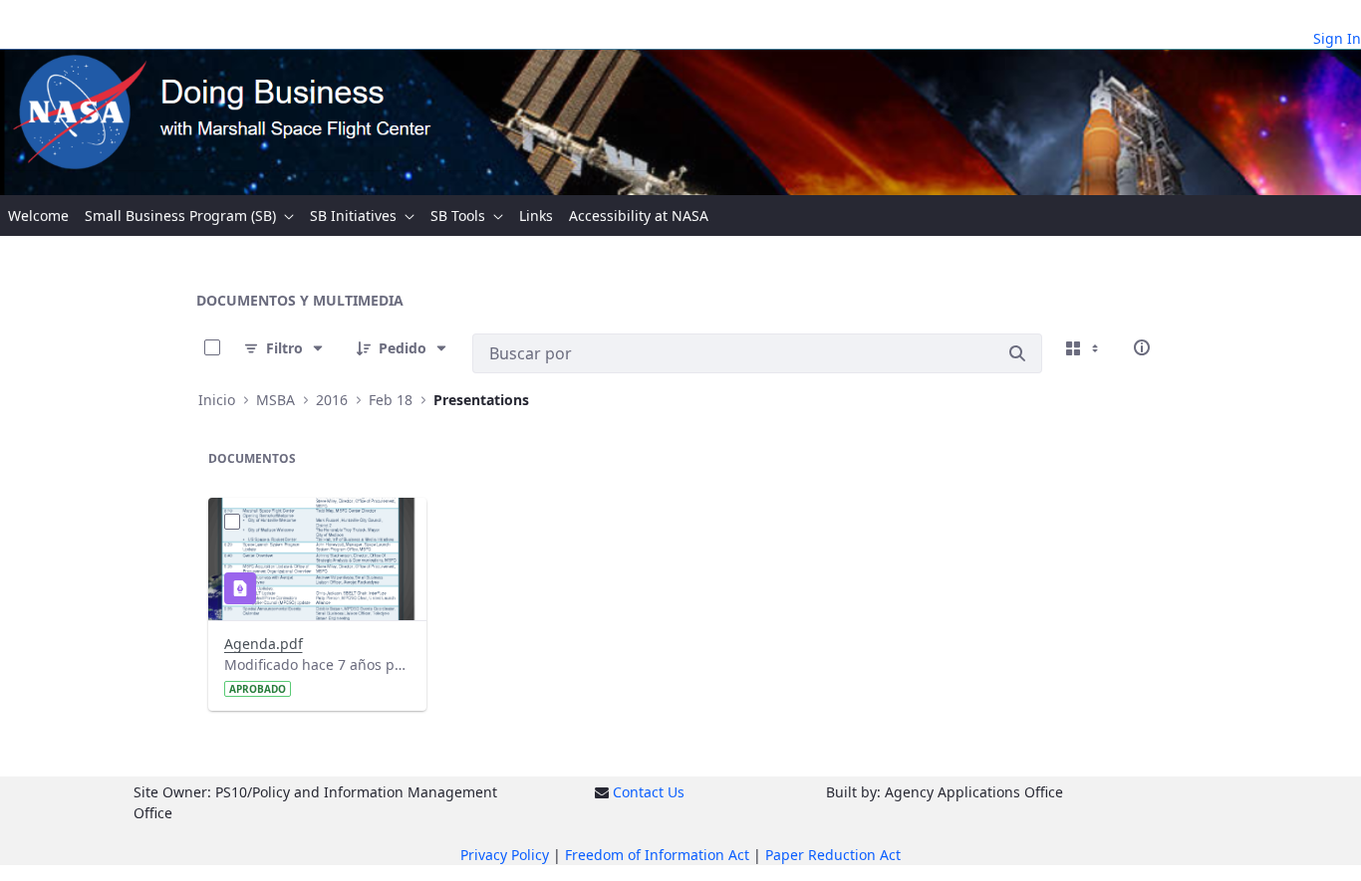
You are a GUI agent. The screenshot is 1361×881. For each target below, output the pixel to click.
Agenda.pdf (263, 643)
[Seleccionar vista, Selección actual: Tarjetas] (1084, 347)
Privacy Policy (504, 854)
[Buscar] (1017, 353)
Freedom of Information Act (657, 854)
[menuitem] (38, 215)
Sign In (1337, 38)
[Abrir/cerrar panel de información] (1142, 347)
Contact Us (648, 791)
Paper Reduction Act (833, 854)
